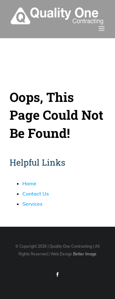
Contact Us (35, 193)
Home (29, 183)
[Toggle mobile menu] (102, 28)
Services (32, 204)
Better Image (84, 254)
